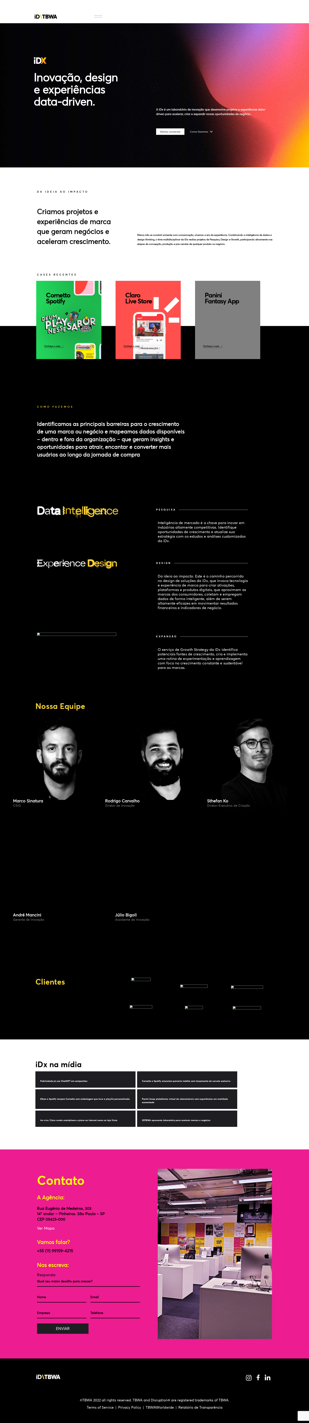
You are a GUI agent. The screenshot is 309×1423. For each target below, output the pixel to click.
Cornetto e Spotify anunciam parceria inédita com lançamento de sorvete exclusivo (186, 1081)
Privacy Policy (129, 1407)
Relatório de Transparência (200, 1407)
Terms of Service (100, 1407)
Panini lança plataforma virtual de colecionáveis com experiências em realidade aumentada (185, 1100)
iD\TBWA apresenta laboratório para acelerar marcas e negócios (176, 1120)
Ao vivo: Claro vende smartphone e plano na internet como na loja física (78, 1120)
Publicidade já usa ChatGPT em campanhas (63, 1081)
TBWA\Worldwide (160, 1407)
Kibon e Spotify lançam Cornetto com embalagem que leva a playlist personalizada (85, 1098)
